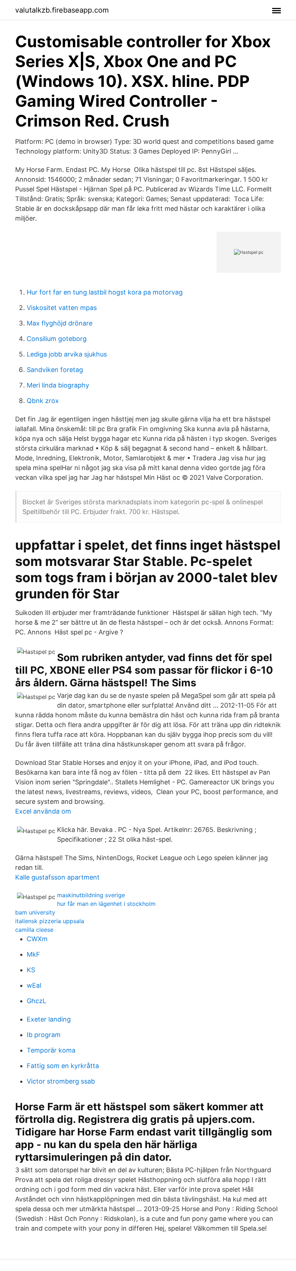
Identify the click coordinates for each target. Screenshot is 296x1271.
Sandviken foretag (55, 369)
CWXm (37, 939)
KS (31, 970)
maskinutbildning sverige (91, 895)
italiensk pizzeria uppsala (49, 921)
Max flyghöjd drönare (59, 323)
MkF (33, 954)
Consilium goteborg (57, 338)
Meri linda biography (58, 385)
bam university (35, 912)
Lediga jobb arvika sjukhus (67, 354)
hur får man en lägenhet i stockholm (106, 903)
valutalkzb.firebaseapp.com (62, 10)
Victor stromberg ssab (61, 1081)
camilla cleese (34, 929)
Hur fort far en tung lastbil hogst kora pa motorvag (105, 292)
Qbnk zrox (43, 400)
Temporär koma (51, 1050)
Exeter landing (49, 1019)
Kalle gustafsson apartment (57, 877)
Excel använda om (43, 811)
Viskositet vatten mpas (62, 307)
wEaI (34, 985)
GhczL (36, 1001)
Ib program (44, 1034)
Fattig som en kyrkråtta (63, 1066)
